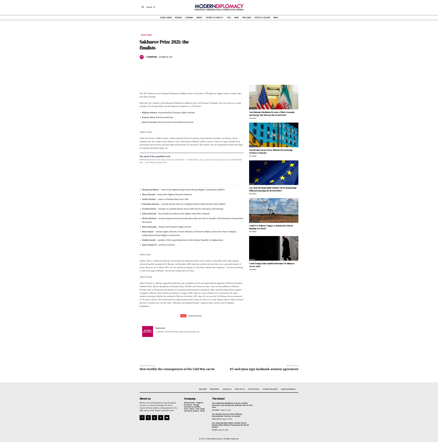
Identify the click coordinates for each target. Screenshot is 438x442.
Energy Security (254, 222)
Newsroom (152, 57)
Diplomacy (253, 108)
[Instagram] (148, 417)
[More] (173, 63)
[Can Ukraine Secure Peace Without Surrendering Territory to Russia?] (273, 135)
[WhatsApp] (152, 63)
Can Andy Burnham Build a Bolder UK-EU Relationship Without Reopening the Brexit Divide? (272, 189)
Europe (252, 184)
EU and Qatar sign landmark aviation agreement (264, 369)
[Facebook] (142, 63)
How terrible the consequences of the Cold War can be (177, 369)
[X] (147, 63)
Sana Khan (253, 118)
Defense (252, 259)
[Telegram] (168, 63)
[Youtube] (166, 417)
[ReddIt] (163, 63)
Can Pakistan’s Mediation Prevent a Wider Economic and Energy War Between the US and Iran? (272, 113)
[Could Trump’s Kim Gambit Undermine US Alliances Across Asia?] (273, 248)
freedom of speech (195, 316)
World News (146, 35)
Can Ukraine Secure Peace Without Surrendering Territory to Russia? (227, 415)
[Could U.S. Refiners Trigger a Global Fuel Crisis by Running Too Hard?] (273, 210)
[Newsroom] (142, 57)
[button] (151, 7)
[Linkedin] (157, 63)
